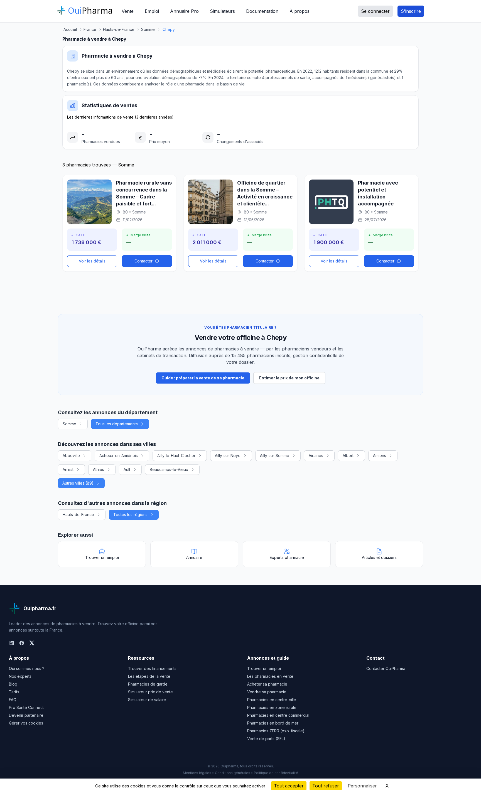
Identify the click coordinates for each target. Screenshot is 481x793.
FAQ (12, 699)
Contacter (143, 261)
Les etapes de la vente (149, 676)
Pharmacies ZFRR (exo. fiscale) (276, 730)
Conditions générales (232, 773)
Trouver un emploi (264, 668)
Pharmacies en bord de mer (272, 723)
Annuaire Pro (184, 11)
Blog (13, 684)
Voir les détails (92, 261)
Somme (69, 423)
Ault (127, 469)
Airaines (316, 455)
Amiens (379, 455)
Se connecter (375, 11)
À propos (299, 11)
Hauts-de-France (78, 514)
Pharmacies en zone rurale (271, 707)
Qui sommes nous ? (26, 668)
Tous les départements (116, 423)
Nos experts (20, 676)
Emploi (152, 11)
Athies (98, 469)
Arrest (68, 469)
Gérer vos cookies (26, 723)
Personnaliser (362, 786)
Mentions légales (197, 773)
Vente (128, 11)
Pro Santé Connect (26, 707)
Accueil (70, 29)
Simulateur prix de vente (150, 691)
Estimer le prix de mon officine (289, 377)
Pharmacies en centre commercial (278, 715)
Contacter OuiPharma (385, 668)
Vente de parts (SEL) (266, 738)
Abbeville (71, 455)
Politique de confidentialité (276, 773)
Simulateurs (222, 11)
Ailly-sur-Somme (274, 455)
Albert (348, 455)
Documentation (262, 11)
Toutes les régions (130, 514)
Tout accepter (289, 786)
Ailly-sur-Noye (227, 455)
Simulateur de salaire (147, 699)
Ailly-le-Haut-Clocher (176, 455)
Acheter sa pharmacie (267, 684)
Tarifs (14, 691)
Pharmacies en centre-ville (271, 699)
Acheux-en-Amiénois (118, 455)
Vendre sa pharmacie (266, 691)
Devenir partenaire (26, 715)
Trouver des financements (152, 668)
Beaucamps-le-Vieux (169, 469)
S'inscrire (411, 11)
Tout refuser (325, 786)
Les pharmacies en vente (270, 676)
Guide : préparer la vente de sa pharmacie (202, 377)
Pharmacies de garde (148, 684)
